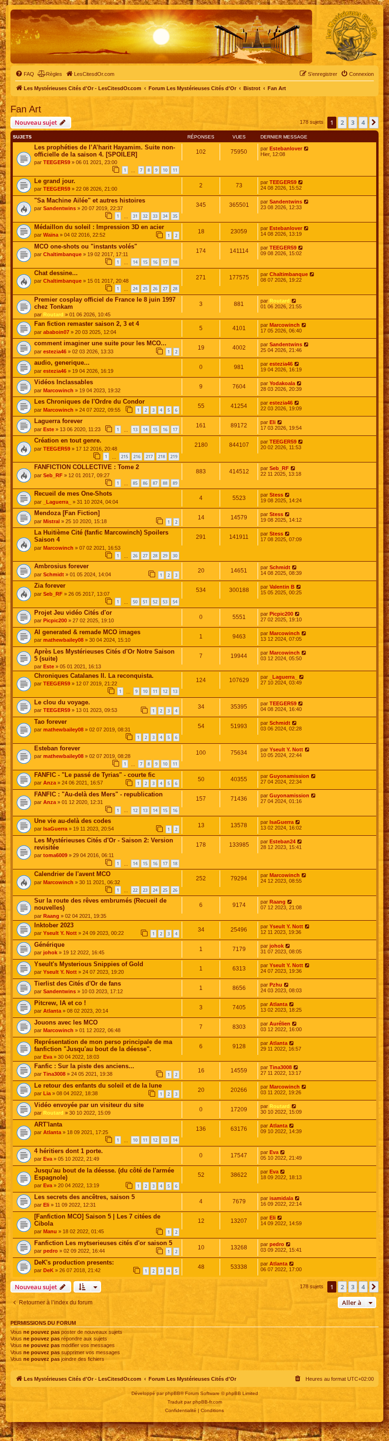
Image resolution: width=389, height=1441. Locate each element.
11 (175, 170)
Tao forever (50, 721)
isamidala (281, 1198)
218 (161, 456)
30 (175, 556)
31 (135, 216)
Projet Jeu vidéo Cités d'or (73, 612)
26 (155, 289)
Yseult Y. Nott (286, 749)
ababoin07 (56, 332)
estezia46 (54, 351)
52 (155, 602)
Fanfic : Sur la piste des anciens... (84, 1066)
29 (165, 556)
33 (155, 216)
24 (135, 289)
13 (135, 429)
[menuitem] (24, 74)
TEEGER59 (56, 162)
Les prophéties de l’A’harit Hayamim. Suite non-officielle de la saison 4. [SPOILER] (104, 151)
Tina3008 (54, 1074)
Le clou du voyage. (62, 702)
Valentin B (282, 587)
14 (135, 262)
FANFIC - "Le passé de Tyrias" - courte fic (94, 774)
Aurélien (279, 1023)
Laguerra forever (58, 421)
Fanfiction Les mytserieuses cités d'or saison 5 (103, 1243)
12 (165, 691)
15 (145, 262)
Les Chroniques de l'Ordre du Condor (89, 401)
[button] (374, 122)
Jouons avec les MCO (66, 1022)
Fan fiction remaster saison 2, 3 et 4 (86, 323)
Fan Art (25, 109)
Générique (49, 944)
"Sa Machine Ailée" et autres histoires (89, 200)
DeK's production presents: (74, 1262)
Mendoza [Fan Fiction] (67, 513)
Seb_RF (53, 475)
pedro (50, 1251)
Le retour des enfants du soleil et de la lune (98, 1085)
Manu (50, 1231)
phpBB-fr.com (207, 1401)
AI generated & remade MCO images (87, 632)
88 (165, 483)
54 (175, 602)
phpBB (172, 1393)
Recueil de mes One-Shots (73, 493)
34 (165, 216)
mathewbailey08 (63, 640)
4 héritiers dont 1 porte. (68, 1151)
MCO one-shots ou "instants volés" (85, 246)
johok (50, 952)
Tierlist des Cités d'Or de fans (77, 983)
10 (165, 170)
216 (136, 456)
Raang (51, 916)
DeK (48, 1270)
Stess (276, 495)
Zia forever (49, 585)
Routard (53, 314)
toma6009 (55, 855)
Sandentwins (59, 208)
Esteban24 (282, 841)
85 (135, 483)
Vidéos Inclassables (63, 382)
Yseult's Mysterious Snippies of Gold (88, 964)
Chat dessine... (56, 273)
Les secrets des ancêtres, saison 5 (84, 1197)
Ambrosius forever (61, 566)
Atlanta (52, 1011)
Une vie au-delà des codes (72, 820)
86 (145, 483)
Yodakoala (282, 383)
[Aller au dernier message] (307, 148)
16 (155, 262)
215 (124, 456)
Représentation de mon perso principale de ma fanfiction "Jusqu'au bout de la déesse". (103, 1045)
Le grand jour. (54, 181)
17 (165, 262)
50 (135, 602)
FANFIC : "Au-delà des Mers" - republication (98, 794)
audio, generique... (62, 362)
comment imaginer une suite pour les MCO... (100, 343)
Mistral (51, 521)
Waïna (50, 235)
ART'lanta (48, 1124)
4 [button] (363, 122)
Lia (47, 1093)
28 (175, 289)
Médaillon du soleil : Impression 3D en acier (99, 227)
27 (165, 289)
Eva (47, 1057)
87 (155, 483)
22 (135, 890)
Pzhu (275, 985)
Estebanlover (285, 148)
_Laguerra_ (57, 502)
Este (48, 429)
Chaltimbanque (62, 254)
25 (145, 289)
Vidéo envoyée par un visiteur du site (89, 1104)
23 (145, 890)
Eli (272, 422)
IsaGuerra (55, 828)
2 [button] (342, 122)
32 (145, 216)
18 (175, 262)
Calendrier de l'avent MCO (72, 874)
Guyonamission (289, 776)
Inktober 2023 (54, 925)
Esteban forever (57, 748)
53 (165, 602)
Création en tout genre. (68, 440)
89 (175, 483)
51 (145, 602)
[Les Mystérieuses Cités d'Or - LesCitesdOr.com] (351, 36)
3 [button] (352, 122)
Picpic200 (55, 620)
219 (173, 456)
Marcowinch (284, 325)
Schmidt (53, 574)
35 (175, 216)
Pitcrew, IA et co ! (60, 1003)
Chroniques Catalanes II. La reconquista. (94, 675)
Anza (49, 782)
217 (149, 456)
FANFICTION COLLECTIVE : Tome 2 (86, 467)
